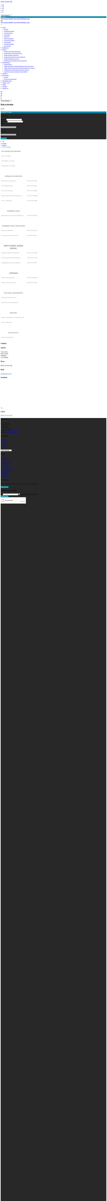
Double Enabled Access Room (11, 59)
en (3, 7)
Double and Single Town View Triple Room (14, 57)
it (2, 12)
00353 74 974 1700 (6, 2)
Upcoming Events (8, 33)
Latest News (7, 35)
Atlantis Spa (5, 48)
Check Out (4, 121)
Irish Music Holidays (9, 44)
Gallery (4, 84)
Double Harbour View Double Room (13, 53)
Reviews (6, 29)
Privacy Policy (7, 46)
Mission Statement (8, 38)
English (4, 441)
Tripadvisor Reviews (9, 31)
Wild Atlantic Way (7, 81)
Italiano (4, 447)
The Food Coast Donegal (10, 79)
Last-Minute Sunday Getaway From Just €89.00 (15, 71)
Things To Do (6, 83)
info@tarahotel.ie (6, 374)
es (3, 8)
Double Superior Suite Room (11, 55)
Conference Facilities (9, 40)
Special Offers (6, 62)
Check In (3, 119)
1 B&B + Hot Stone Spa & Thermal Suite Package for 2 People (19, 68)
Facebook (6, 36)
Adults (3, 123)
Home (4, 27)
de (3, 5)
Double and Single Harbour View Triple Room (15, 60)
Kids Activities (7, 42)
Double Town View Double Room (12, 51)
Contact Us (5, 88)
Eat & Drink (5, 75)
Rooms (4, 49)
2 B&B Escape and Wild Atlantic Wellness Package (16, 70)
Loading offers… (8, 64)
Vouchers (4, 73)
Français (5, 445)
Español (4, 443)
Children (3, 131)
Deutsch (5, 440)
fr (2, 10)
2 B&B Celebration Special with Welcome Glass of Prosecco (19, 66)
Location (4, 86)
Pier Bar (6, 77)
